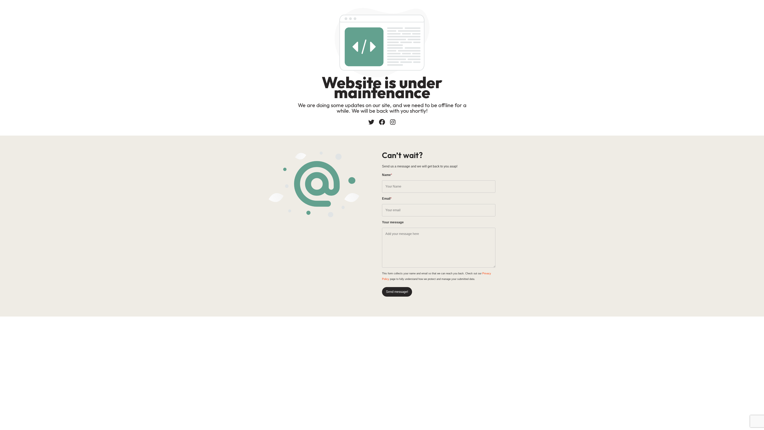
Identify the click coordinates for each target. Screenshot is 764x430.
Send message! (397, 291)
